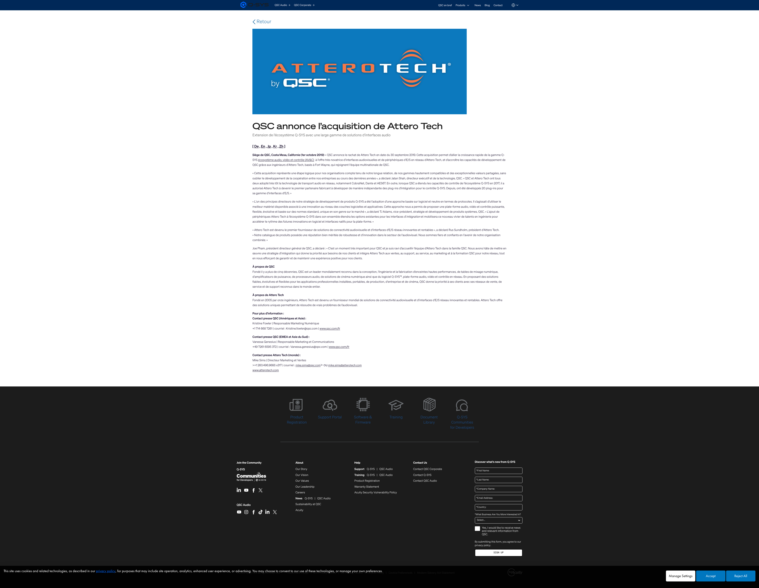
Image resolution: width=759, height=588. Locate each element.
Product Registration (367, 481)
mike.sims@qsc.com (307, 365)
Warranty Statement (366, 487)
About (299, 463)
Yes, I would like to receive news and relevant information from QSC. (501, 531)
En (263, 146)
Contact (498, 5)
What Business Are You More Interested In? (498, 514)
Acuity (299, 510)
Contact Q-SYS (422, 475)
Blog (487, 5)
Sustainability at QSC (308, 504)
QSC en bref (445, 5)
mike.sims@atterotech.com (345, 365)
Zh (281, 146)
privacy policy (483, 545)
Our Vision (301, 475)
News (477, 5)
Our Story (301, 469)
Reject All (740, 576)
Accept (711, 576)
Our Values (302, 481)
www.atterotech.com (265, 370)
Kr (275, 146)
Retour (263, 21)
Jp (269, 146)
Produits (460, 5)
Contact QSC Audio (425, 481)
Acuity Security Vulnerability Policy (375, 493)
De (256, 146)
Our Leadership (305, 487)
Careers (300, 493)
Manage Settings (680, 576)
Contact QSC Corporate (427, 469)
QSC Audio (244, 506)
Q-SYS (241, 469)
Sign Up (498, 552)
